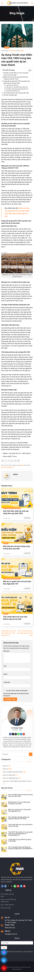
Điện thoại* (6, 491)
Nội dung (6, 498)
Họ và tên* (6, 484)
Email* (17, 484)
